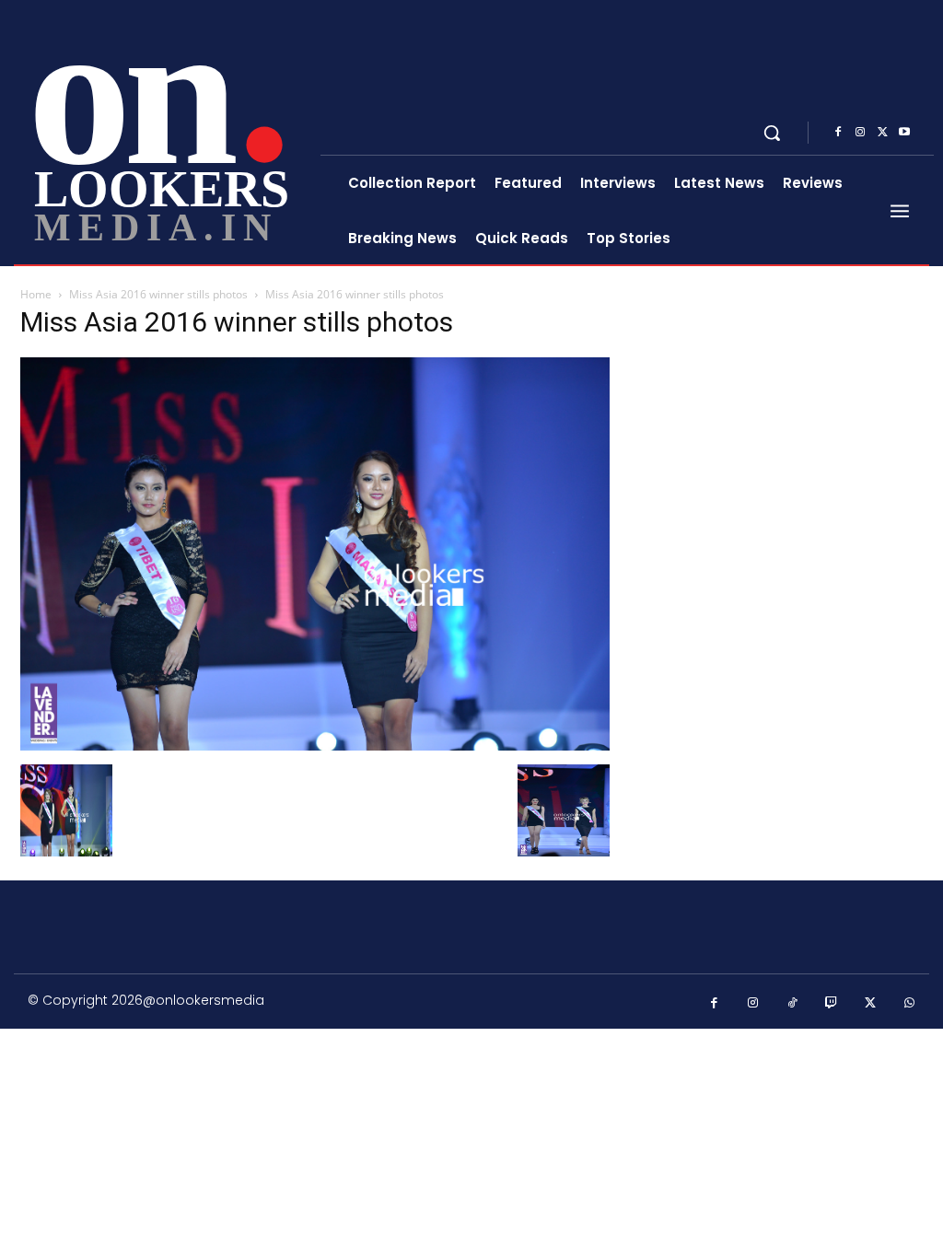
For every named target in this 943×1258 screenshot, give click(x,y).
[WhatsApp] (910, 1003)
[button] (772, 133)
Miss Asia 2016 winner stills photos (158, 294)
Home (36, 294)
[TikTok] (792, 1003)
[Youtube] (904, 133)
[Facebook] (838, 133)
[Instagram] (860, 133)
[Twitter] (882, 133)
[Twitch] (832, 1003)
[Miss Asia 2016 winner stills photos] (315, 745)
